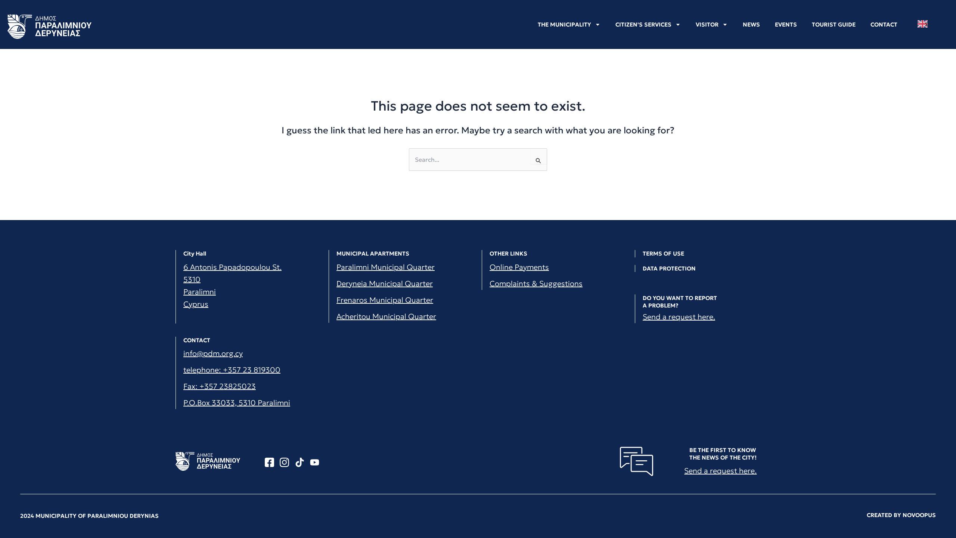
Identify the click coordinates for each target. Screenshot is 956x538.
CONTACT (883, 24)
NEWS (751, 24)
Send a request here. (679, 317)
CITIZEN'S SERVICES (643, 24)
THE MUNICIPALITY (564, 24)
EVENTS (786, 24)
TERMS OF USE (663, 253)
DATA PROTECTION (669, 268)
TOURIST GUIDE (834, 24)
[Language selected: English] (924, 24)
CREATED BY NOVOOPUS (901, 515)
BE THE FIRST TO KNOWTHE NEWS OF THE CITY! (723, 453)
